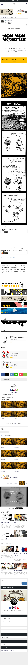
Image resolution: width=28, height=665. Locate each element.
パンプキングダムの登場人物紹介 (8, 257)
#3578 (2, 624)
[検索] (24, 583)
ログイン (15, 423)
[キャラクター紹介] (20, 12)
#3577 (2, 627)
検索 (2, 580)
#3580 (2, 618)
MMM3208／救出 (4, 650)
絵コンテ (2, 20)
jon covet (14, 392)
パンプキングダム (9, 20)
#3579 (2, 621)
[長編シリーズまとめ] (6, 12)
